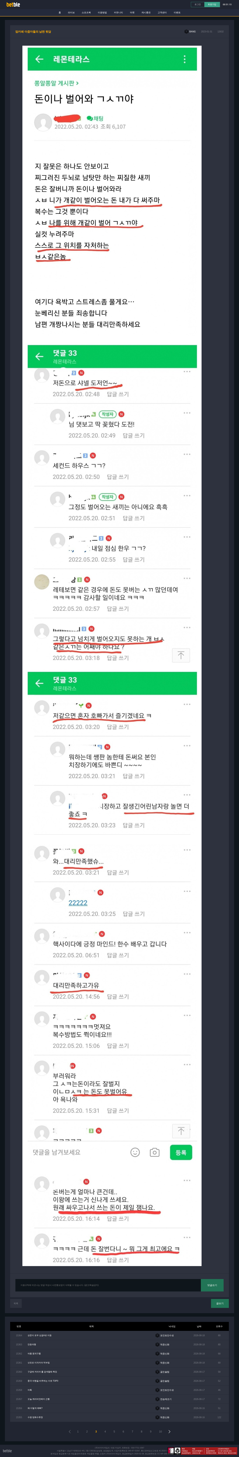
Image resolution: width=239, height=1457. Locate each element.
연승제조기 (166, 1399)
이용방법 (102, 12)
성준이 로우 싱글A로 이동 (40, 1335)
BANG (192, 31)
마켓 (132, 12)
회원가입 (212, 4)
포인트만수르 (167, 1335)
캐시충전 (146, 12)
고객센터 (162, 12)
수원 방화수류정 (35, 1417)
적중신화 (164, 1344)
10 (160, 1431)
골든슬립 (164, 1372)
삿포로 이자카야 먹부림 (39, 1362)
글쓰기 (220, 1303)
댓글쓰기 (212, 1285)
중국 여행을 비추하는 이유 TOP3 (43, 1381)
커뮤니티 (118, 12)
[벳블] (13, 4)
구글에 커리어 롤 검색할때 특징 (42, 1372)
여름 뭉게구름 (34, 1353)
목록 (16, 1303)
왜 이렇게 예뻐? (35, 1408)
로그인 (198, 4)
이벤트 (177, 12)
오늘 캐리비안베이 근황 (39, 1399)
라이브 (71, 12)
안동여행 (32, 1344)
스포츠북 (86, 12)
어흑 (30, 1390)
